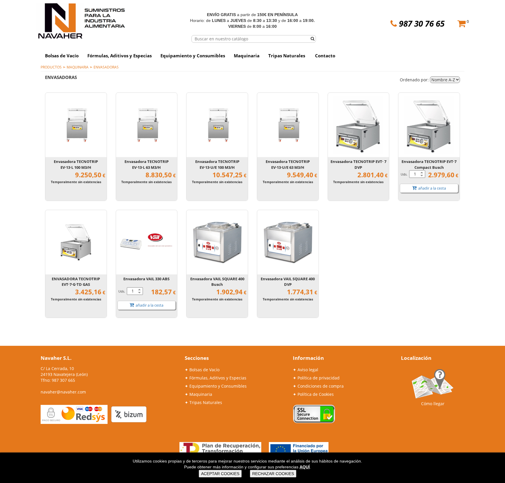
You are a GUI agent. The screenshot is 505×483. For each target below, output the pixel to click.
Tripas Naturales (286, 56)
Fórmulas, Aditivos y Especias (119, 56)
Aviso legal (308, 369)
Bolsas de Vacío (62, 56)
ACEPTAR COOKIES (220, 473)
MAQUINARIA (78, 67)
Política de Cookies (316, 394)
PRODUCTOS (51, 67)
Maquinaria (247, 56)
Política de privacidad (319, 378)
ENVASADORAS (106, 67)
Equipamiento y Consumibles (192, 56)
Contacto (325, 56)
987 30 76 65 (422, 23)
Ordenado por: (415, 79)
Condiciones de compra (321, 386)
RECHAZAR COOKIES (273, 473)
